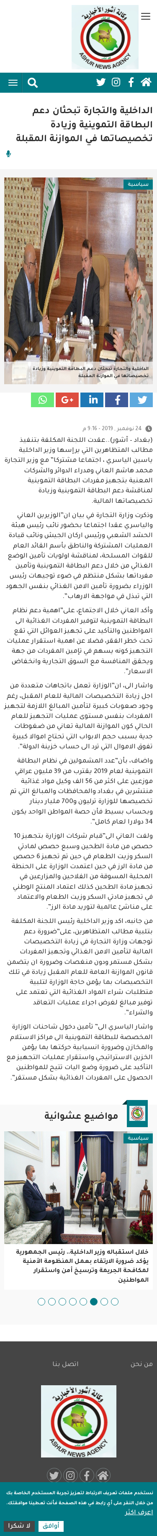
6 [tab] (62, 1301)
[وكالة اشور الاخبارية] (105, 37)
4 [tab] (83, 1301)
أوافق (51, 1526)
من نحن (142, 1365)
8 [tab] (41, 1301)
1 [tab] (114, 1301)
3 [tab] (94, 1301)
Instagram (116, 82)
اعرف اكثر (139, 1513)
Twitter (101, 82)
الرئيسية (146, 82)
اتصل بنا (65, 1365)
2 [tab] (104, 1301)
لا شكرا (19, 1526)
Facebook (131, 82)
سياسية (138, 185)
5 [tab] (73, 1301)
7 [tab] (52, 1301)
